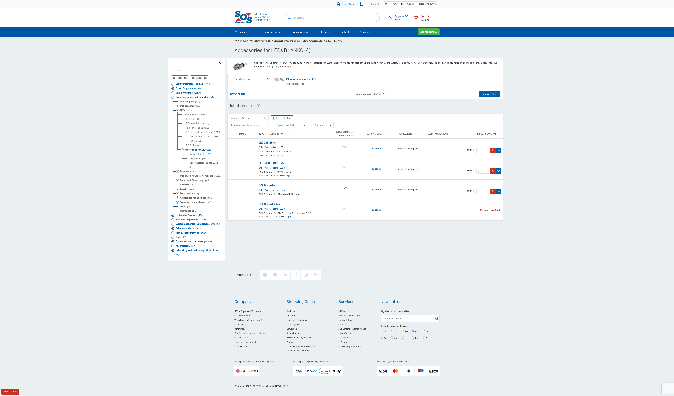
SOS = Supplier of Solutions (247, 311)
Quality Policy (241, 337)
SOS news (343, 341)
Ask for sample (428, 31)
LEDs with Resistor (197, 123)
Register (398, 19)
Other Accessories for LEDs (203, 165)
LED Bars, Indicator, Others (202, 132)
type (261, 133)
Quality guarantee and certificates (250, 333)
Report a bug (10, 391)
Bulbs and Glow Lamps (194, 180)
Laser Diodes (193, 140)
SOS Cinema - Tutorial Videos (352, 328)
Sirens (185, 206)
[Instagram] (306, 275)
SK (384, 331)
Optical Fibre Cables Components (200, 175)
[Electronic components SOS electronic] (252, 17)
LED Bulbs (192, 145)
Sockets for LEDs (200, 154)
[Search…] (289, 17)
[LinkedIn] (285, 275)
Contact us (239, 324)
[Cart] (416, 17)
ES (416, 337)
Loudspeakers (189, 193)
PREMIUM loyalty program (299, 337)
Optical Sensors (191, 105)
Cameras (186, 184)
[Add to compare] (274, 142)
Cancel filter (489, 94)
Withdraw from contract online (301, 346)
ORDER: (471, 150)
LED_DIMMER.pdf (276, 155)
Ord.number (343, 132)
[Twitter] (295, 275)
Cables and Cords (188, 228)
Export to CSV (283, 118)
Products (266, 40)
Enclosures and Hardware (194, 241)
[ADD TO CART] (493, 150)
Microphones (189, 210)
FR (426, 337)
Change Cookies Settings (298, 350)
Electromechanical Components (198, 224)
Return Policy (292, 333)
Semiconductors (188, 92)
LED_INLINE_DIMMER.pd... (280, 175)
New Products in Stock (349, 315)
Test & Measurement (191, 232)
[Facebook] (265, 275)
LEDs (305, 40)
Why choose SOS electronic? (248, 320)
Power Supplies (188, 88)
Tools (182, 237)
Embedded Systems (190, 215)
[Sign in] (390, 18)
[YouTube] (275, 275)
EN (416, 331)
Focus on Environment (245, 341)
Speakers (187, 188)
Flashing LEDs (194, 119)
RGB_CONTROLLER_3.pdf (280, 216)
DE (427, 331)
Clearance (343, 324)
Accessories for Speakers (196, 197)
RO (384, 337)
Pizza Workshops (346, 333)
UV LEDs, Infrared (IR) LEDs (201, 136)
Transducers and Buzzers (196, 202)
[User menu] (406, 16)
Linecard (290, 315)
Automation (185, 245)
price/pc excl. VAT (487, 133)
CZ (395, 331)
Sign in (399, 16)
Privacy (289, 341)
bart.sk (284, 385)
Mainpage (255, 40)
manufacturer (374, 133)
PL (395, 337)
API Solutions (344, 311)
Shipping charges (294, 324)
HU (406, 331)
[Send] (265, 118)
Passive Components (191, 219)
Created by (273, 385)
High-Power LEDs (197, 127)
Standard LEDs (196, 114)
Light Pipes (197, 158)
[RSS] (316, 275)
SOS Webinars (345, 337)
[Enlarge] (268, 79)
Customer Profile (242, 315)
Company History (242, 346)
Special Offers (345, 320)
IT (405, 337)
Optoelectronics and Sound (286, 40)
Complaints (291, 328)
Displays (188, 171)
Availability (405, 133)
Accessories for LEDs (320, 40)
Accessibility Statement (349, 346)
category (343, 135)
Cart (423, 16)
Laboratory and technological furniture (197, 252)
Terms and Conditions (296, 320)
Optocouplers (190, 101)
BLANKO (376, 148)
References (239, 328)
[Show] (498, 150)
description (277, 133)
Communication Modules (193, 84)
